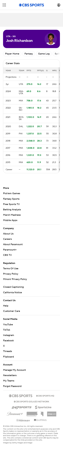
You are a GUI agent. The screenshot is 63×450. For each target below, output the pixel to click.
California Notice (12, 292)
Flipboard (8, 356)
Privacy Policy (10, 273)
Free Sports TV (11, 204)
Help (5, 305)
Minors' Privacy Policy (15, 279)
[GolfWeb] (40, 420)
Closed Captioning (13, 287)
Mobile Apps (10, 220)
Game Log (44, 53)
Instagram (8, 335)
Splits (58, 53)
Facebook (8, 340)
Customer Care (11, 311)
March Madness (12, 214)
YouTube (8, 324)
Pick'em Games (11, 193)
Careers (7, 239)
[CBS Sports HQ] (45, 395)
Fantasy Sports (11, 198)
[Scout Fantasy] (23, 420)
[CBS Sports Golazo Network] (31, 401)
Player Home (12, 53)
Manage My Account (14, 370)
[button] (4, 5)
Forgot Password (12, 386)
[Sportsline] (43, 406)
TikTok (6, 329)
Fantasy (28, 53)
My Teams (8, 380)
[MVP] (51, 412)
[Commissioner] (35, 412)
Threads (7, 351)
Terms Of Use (10, 268)
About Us (8, 233)
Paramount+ (10, 249)
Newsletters (10, 375)
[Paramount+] (15, 413)
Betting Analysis (12, 209)
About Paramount (13, 244)
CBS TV (7, 255)
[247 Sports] (21, 406)
